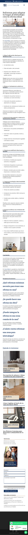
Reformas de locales (10, 442)
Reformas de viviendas (10, 443)
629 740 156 (9, 1)
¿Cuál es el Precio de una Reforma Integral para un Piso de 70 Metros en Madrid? (13, 502)
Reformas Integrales (10, 441)
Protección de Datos (20, 488)
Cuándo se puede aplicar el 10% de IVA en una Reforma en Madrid (14, 506)
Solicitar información (11, 491)
